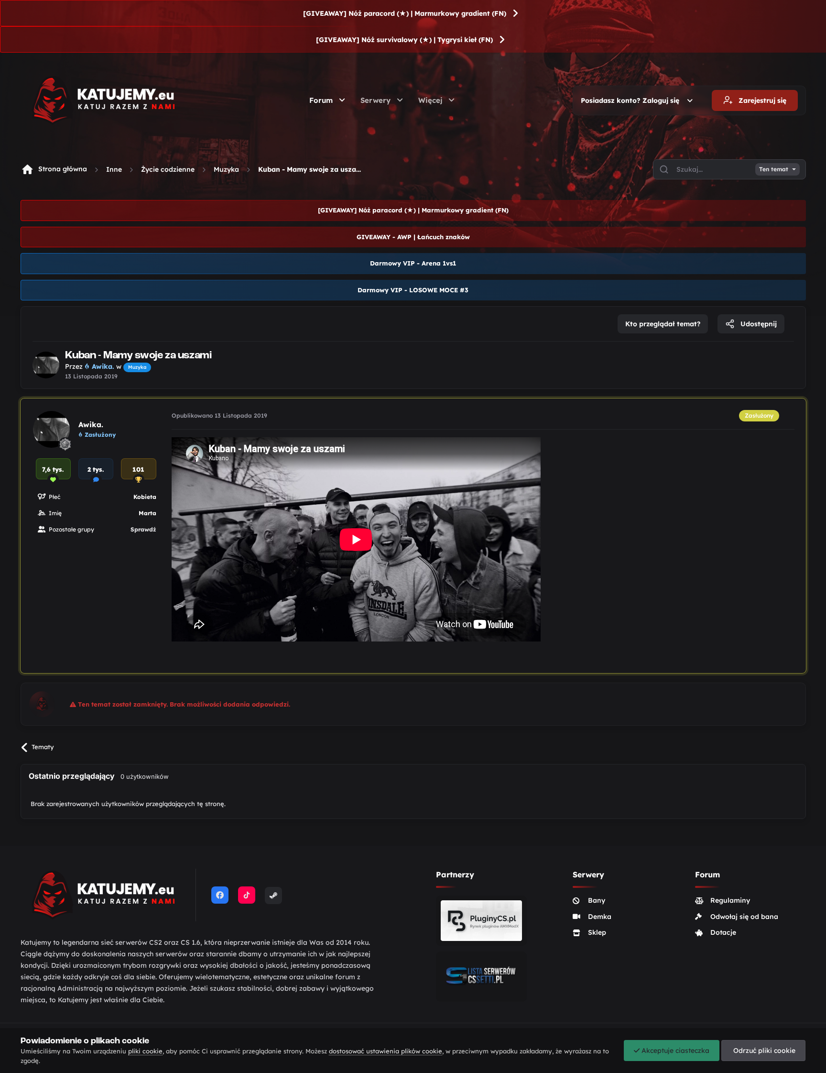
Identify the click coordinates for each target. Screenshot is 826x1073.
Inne (114, 169)
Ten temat (773, 169)
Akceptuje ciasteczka (674, 1050)
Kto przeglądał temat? (662, 324)
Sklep (597, 932)
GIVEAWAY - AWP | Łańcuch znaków (413, 237)
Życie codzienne (168, 169)
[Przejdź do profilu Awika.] (46, 365)
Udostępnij (758, 324)
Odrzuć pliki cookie (763, 1050)
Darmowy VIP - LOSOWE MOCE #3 (413, 290)
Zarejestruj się (761, 100)
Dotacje (723, 932)
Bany (596, 900)
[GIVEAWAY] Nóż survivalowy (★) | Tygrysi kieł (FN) (404, 39)
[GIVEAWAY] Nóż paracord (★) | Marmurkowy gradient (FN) (404, 13)
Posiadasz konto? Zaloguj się (632, 100)
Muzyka (226, 169)
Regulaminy (730, 900)
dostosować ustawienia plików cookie (385, 1051)
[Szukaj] (664, 169)
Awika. (90, 424)
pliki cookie (145, 1051)
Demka (599, 916)
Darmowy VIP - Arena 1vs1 (413, 263)
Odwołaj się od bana (744, 916)
